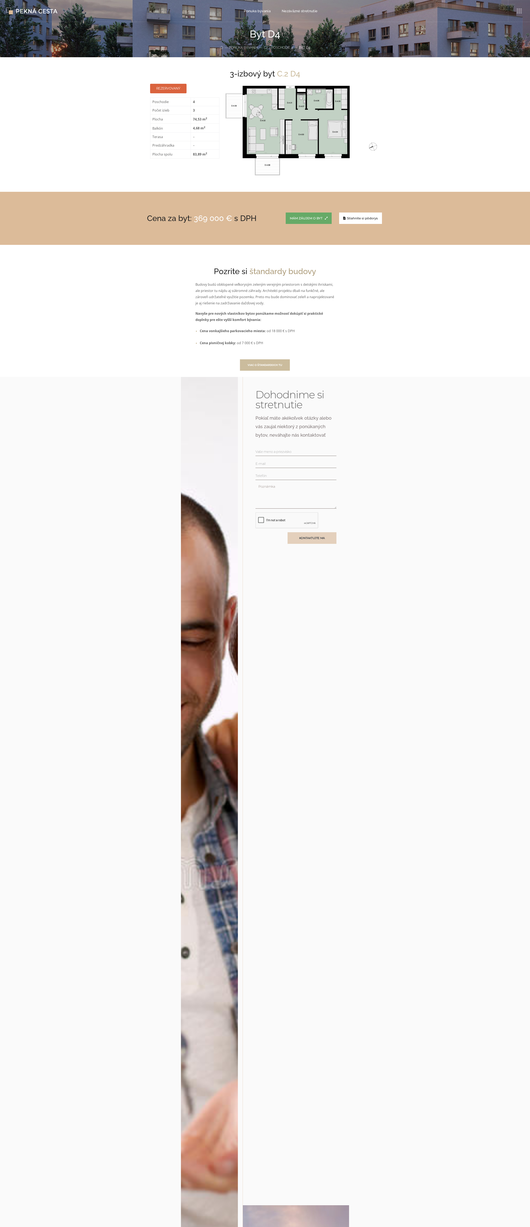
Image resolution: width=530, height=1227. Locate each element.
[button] (265, 365)
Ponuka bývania (243, 48)
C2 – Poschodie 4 (278, 48)
